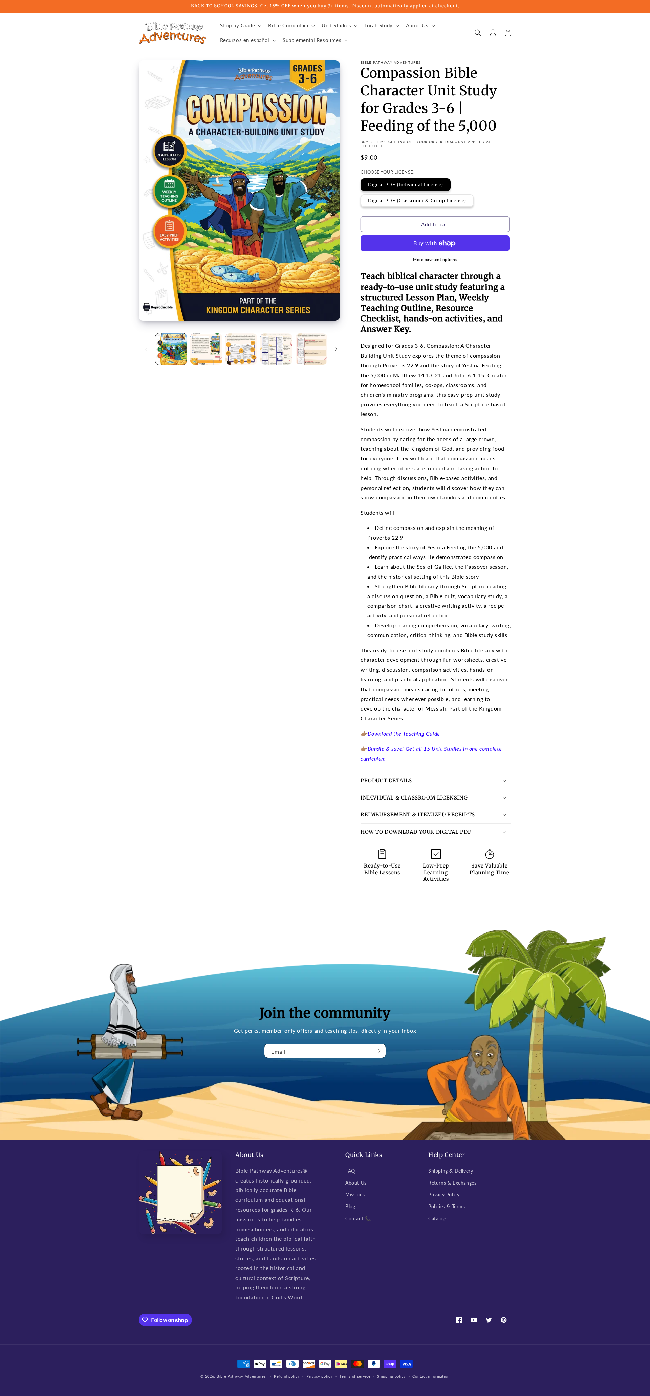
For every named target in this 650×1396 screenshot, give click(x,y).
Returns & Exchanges (452, 1183)
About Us (356, 1183)
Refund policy (287, 1376)
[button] (240, 25)
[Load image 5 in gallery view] (311, 349)
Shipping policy (391, 1376)
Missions (355, 1194)
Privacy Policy (443, 1194)
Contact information (430, 1376)
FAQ (350, 1171)
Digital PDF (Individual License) (405, 184)
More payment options (435, 259)
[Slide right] (336, 349)
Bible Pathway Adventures (241, 1376)
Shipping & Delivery (450, 1171)
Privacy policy (319, 1376)
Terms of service (354, 1376)
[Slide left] (146, 349)
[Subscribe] (378, 1051)
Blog (350, 1206)
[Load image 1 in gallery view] (171, 349)
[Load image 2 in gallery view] (206, 349)
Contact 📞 (358, 1218)
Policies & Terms (446, 1206)
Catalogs (438, 1218)
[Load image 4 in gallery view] (276, 349)
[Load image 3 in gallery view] (241, 349)
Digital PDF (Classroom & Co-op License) (417, 200)
